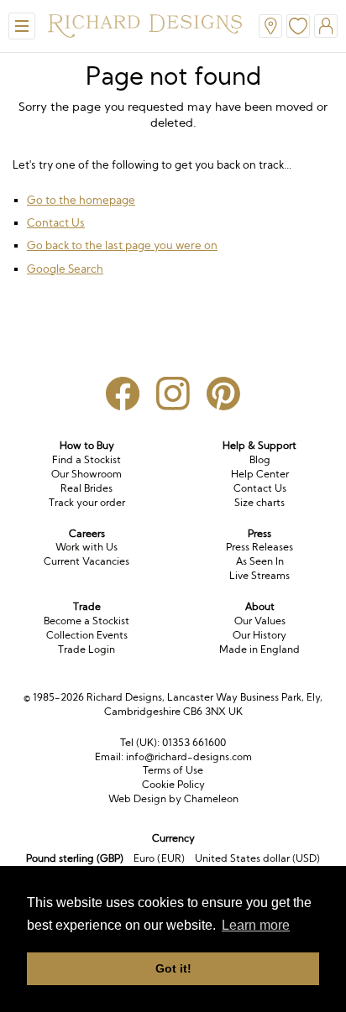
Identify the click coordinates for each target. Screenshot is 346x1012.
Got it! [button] (173, 968)
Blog (259, 459)
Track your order (87, 502)
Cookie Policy (173, 784)
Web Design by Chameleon (173, 798)
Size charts (259, 502)
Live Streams (259, 575)
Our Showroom (86, 473)
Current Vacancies (86, 561)
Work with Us (86, 546)
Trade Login (86, 649)
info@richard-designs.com (189, 756)
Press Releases (259, 546)
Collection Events (87, 635)
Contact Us (56, 222)
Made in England (259, 649)
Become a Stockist (86, 620)
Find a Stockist (86, 459)
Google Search (65, 268)
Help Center (260, 473)
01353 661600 (194, 742)
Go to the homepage (81, 199)
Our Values (260, 620)
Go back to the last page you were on (122, 245)
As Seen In (260, 561)
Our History (259, 635)
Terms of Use (173, 770)
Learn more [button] (256, 925)
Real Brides (86, 488)
